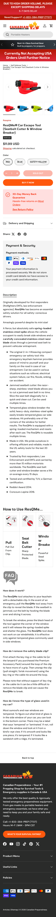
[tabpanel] (28, 522)
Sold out (38, 173)
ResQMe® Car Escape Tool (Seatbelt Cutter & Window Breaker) (26, 68)
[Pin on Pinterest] (25, 234)
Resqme (7, 120)
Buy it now (28, 182)
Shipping (7, 148)
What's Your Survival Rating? (24, 834)
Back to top (28, 758)
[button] (51, 26)
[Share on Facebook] (19, 234)
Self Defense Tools (18, 65)
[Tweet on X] (13, 234)
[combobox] (28, 34)
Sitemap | (15, 910)
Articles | (7, 910)
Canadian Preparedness (36, 910)
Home (5, 65)
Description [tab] (10, 294)
